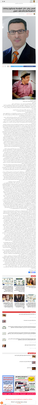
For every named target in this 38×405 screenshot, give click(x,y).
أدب (32, 5)
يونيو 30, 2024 (22, 13)
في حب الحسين (29, 367)
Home (35, 5)
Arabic (4, 404)
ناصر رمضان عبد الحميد (29, 13)
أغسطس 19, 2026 (22, 292)
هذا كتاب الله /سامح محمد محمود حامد (30, 320)
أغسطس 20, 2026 (34, 288)
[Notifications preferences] (1, 403)
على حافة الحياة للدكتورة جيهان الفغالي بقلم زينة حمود (31, 287)
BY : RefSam (19, 403)
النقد (31, 5)
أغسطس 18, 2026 (33, 348)
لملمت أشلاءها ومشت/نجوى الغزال (30, 345)
